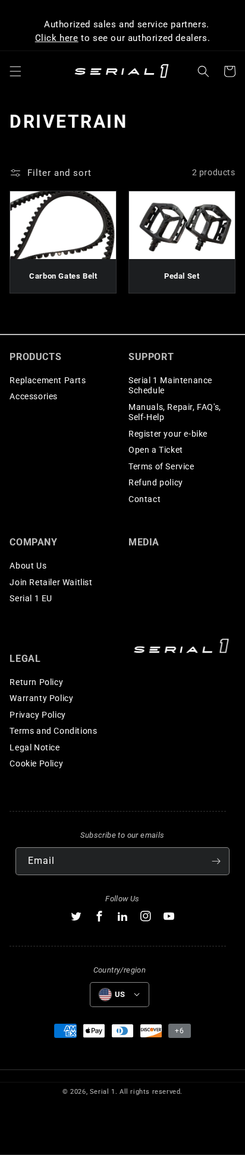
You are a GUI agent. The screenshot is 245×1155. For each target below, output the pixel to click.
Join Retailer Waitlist (51, 582)
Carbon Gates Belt (63, 276)
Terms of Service (161, 466)
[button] (15, 71)
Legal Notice (34, 747)
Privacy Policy (37, 714)
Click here (56, 38)
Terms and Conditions (53, 731)
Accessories (34, 396)
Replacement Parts (48, 380)
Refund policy (155, 482)
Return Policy (36, 682)
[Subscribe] (216, 861)
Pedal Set (181, 276)
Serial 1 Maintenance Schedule (170, 385)
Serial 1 (102, 1092)
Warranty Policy (41, 698)
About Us (28, 565)
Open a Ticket (155, 450)
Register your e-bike (168, 433)
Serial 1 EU (31, 598)
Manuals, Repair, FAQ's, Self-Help (174, 412)
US (120, 994)
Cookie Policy (36, 763)
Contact (144, 499)
